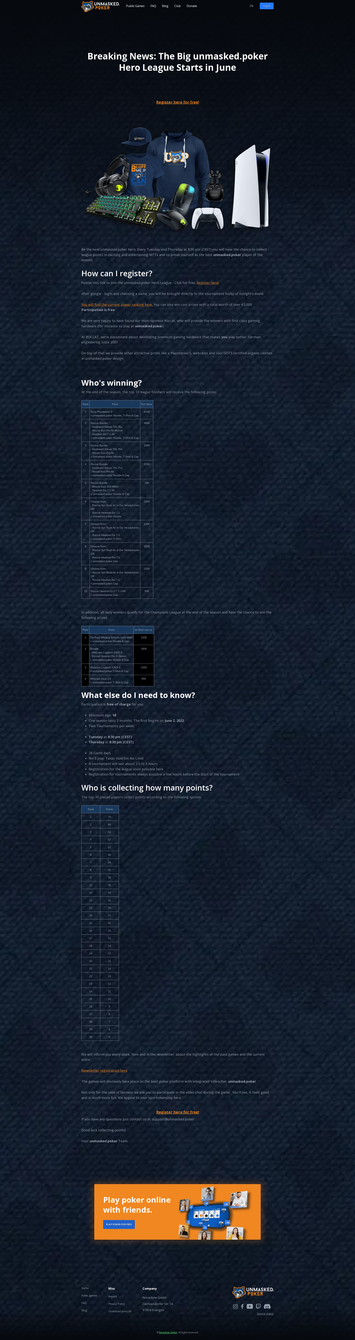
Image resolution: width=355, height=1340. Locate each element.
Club (177, 6)
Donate (192, 6)
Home (85, 1288)
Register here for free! (177, 102)
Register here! (208, 282)
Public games (89, 1295)
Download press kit (119, 1311)
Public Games (135, 6)
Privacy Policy (116, 1304)
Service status (265, 1313)
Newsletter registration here (104, 1070)
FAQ (153, 6)
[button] (251, 6)
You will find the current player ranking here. (117, 304)
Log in (266, 5)
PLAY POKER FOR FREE (119, 1224)
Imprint (112, 1296)
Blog (165, 6)
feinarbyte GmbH (168, 1332)
